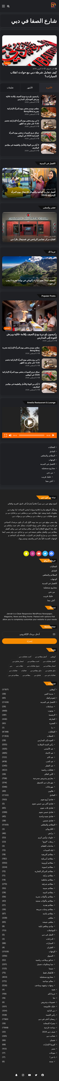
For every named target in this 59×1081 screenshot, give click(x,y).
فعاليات (23, 671)
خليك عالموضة (49, 1006)
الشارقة (52, 719)
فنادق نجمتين (48, 820)
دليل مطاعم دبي (35, 671)
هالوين (50, 791)
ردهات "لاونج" (47, 842)
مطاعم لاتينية (48, 892)
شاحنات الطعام (47, 846)
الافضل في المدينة (47, 464)
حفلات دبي (19, 666)
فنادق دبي (37, 675)
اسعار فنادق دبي (17, 661)
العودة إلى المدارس (45, 740)
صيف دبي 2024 (48, 1032)
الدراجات (49, 939)
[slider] (31, 435)
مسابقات (49, 706)
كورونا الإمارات (49, 1044)
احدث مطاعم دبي (33, 661)
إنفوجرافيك (50, 698)
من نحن (50, 472)
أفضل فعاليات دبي (49, 661)
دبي (11, 666)
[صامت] (10, 435)
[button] (29, 422)
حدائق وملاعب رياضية (44, 960)
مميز (53, 1049)
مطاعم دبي (26, 675)
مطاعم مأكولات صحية (44, 901)
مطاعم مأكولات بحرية (44, 896)
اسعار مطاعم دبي (49, 666)
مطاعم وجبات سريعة (44, 909)
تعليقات (10, 87)
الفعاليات (51, 447)
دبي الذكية (51, 1011)
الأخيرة (49, 87)
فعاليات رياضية (47, 770)
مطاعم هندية (48, 905)
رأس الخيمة (50, 1015)
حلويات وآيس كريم (45, 837)
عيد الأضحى (48, 749)
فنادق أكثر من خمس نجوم (42, 803)
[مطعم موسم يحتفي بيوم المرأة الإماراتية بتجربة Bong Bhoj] (48, 112)
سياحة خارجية (49, 1027)
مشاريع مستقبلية (48, 468)
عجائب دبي (50, 1036)
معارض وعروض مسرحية (43, 778)
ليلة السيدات (48, 850)
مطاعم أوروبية (47, 863)
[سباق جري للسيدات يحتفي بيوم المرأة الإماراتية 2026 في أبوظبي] (48, 136)
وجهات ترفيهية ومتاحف (44, 985)
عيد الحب (49, 761)
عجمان (52, 1040)
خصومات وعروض (48, 1002)
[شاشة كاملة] (5, 435)
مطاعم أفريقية (47, 854)
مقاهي (50, 918)
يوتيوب (50, 710)
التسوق (50, 956)
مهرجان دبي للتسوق (45, 782)
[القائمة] (3, 7)
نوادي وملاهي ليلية (46, 926)
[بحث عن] (8, 7)
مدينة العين (48, 694)
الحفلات (50, 736)
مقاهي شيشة (48, 922)
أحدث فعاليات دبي (25, 657)
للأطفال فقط (48, 973)
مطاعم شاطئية (47, 880)
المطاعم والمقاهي (48, 456)
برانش (50, 833)
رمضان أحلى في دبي (46, 1019)
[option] (29, 183)
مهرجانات (49, 787)
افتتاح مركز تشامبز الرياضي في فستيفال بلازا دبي (32, 239)
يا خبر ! (52, 1057)
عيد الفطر (49, 765)
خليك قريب (46, 477)
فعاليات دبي (13, 671)
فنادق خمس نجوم (46, 812)
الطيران (50, 947)
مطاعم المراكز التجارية (44, 871)
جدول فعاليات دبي (33, 666)
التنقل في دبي (47, 934)
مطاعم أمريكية (47, 858)
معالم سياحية (48, 981)
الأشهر (30, 87)
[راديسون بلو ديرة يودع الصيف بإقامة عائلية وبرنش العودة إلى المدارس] (48, 100)
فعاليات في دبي (50, 675)
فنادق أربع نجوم (47, 799)
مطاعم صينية (48, 888)
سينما (51, 968)
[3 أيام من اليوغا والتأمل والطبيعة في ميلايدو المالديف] (48, 149)
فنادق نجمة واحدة (46, 816)
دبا (52, 727)
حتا (54, 998)
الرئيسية (52, 715)
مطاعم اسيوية (47, 867)
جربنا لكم (51, 994)
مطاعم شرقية (47, 884)
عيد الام (50, 757)
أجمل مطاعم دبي (41, 657)
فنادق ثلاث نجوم (46, 808)
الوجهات (52, 460)
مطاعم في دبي (13, 675)
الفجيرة (52, 723)
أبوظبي (52, 657)
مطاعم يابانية (48, 913)
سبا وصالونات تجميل (45, 964)
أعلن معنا (49, 481)
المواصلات (51, 930)
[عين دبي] (53, 6)
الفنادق (52, 451)
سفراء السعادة (49, 1023)
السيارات (49, 943)
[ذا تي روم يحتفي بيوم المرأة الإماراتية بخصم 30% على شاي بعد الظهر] (48, 124)
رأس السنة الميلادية (45, 744)
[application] (29, 422)
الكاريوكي (49, 829)
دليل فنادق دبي (50, 671)
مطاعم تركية (48, 875)
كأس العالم (48, 774)
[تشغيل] (53, 435)
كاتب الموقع (51, 69)
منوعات (52, 1053)
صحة (51, 1061)
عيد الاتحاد (49, 753)
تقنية (53, 989)
